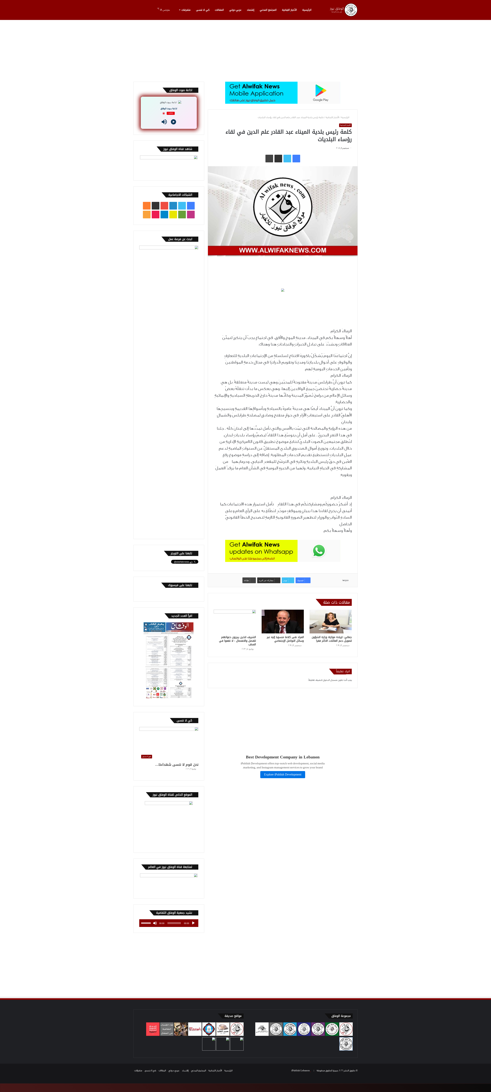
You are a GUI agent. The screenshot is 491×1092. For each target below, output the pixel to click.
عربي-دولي (235, 9)
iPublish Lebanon (300, 1070)
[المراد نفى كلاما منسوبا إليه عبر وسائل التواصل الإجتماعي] (283, 621)
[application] (168, 923)
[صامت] (155, 923)
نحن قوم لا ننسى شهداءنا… (176, 764)
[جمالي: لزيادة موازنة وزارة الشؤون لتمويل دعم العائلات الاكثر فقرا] (331, 621)
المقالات (219, 9)
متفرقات (185, 9)
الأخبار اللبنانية (289, 9)
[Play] (173, 122)
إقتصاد (250, 9)
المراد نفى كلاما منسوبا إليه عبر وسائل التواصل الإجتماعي (285, 639)
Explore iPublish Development (282, 774)
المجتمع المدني (268, 9)
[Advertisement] (245, 49)
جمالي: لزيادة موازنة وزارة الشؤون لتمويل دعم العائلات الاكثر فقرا (332, 639)
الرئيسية (306, 9)
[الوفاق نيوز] (343, 10)
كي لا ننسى (202, 9)
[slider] (146, 922)
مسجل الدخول (330, 680)
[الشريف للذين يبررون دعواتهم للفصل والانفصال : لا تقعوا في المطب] (235, 621)
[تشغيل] (193, 923)
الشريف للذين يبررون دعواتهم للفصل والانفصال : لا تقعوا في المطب (237, 641)
